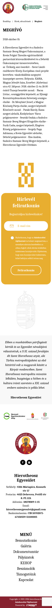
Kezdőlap (7, 21)
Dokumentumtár (26, 552)
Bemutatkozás (26, 540)
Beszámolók (26, 568)
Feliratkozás (26, 270)
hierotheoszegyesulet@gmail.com (26, 509)
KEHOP (26, 563)
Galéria (26, 546)
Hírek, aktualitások (22, 21)
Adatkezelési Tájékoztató (26, 602)
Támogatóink (26, 574)
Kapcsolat (26, 580)
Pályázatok (26, 557)
